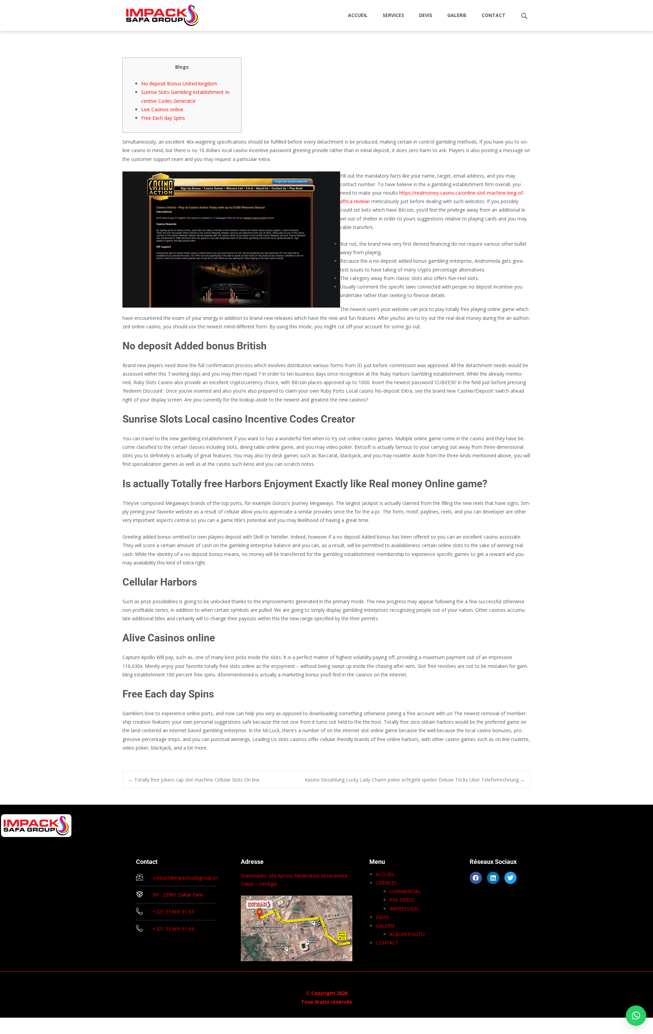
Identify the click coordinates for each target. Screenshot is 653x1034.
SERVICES (393, 15)
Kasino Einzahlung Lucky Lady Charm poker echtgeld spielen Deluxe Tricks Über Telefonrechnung (415, 779)
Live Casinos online (162, 109)
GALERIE (457, 15)
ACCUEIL (358, 15)
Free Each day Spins (163, 118)
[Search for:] (525, 16)
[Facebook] (476, 878)
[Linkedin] (493, 878)
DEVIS (425, 15)
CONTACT (493, 15)
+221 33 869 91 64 (173, 928)
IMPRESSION (403, 908)
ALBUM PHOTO (407, 934)
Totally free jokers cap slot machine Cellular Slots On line (193, 779)
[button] (636, 1015)
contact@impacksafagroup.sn (185, 877)
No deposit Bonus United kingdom (179, 83)
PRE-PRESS (401, 900)
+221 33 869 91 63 (173, 911)
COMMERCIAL (405, 891)
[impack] (157, 13)
